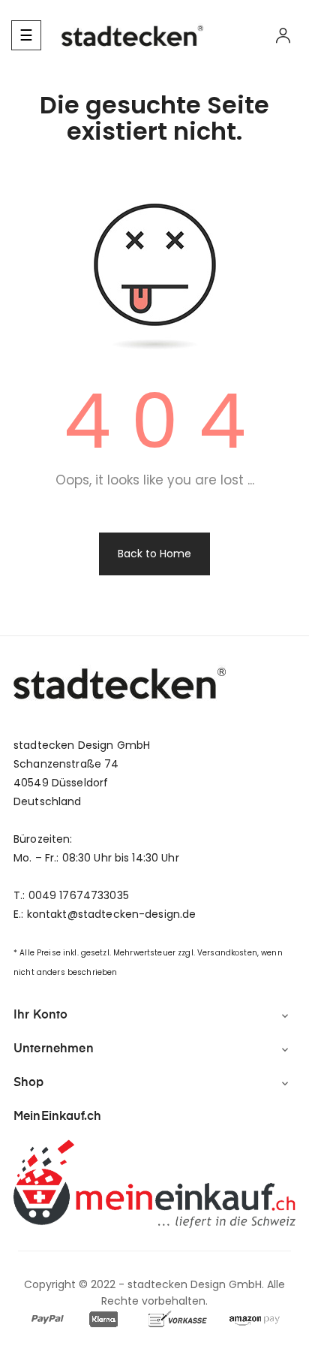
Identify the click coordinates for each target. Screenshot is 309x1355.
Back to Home (154, 553)
